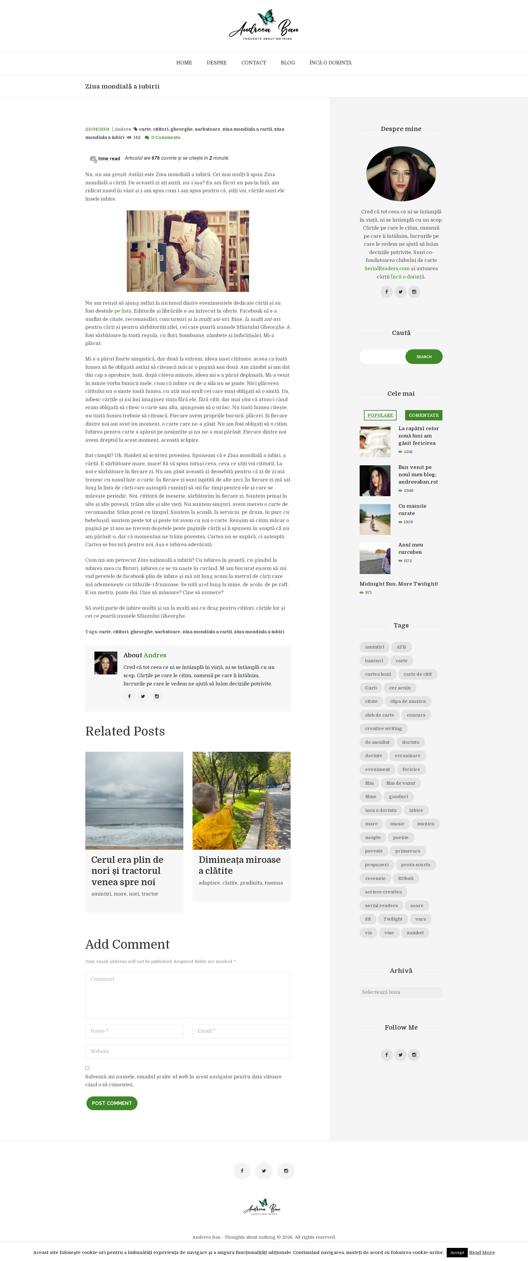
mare (120, 894)
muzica (425, 823)
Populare (380, 415)
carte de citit (418, 674)
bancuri (374, 660)
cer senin (400, 687)
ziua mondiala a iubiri (259, 631)
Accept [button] (457, 1252)
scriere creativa (383, 891)
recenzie (375, 878)
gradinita (251, 883)
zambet (415, 932)
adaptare (209, 883)
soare (417, 905)
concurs (416, 715)
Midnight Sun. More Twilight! (399, 584)
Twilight (392, 919)
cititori (160, 129)
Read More (482, 1252)
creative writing (383, 728)
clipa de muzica (408, 701)
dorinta (410, 742)
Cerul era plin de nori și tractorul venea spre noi (127, 871)
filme (370, 796)
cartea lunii (378, 674)
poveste (374, 851)
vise (389, 932)
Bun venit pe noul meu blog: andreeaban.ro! (418, 475)
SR (368, 919)
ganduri (398, 796)
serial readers (381, 905)
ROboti (405, 878)
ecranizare (407, 755)
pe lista (122, 311)
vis (368, 932)
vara (420, 919)
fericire (411, 769)
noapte (373, 837)
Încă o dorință (407, 277)
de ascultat (377, 742)
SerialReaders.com (387, 268)
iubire (416, 810)
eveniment (377, 769)
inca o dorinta (381, 810)
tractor (149, 894)
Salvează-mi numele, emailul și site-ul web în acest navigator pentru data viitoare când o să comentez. (183, 1081)
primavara (407, 851)
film (369, 783)
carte (145, 129)
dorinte (373, 755)
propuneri (377, 864)
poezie (401, 837)
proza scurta (415, 864)
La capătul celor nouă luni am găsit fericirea (418, 436)
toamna (274, 883)
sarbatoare (207, 129)
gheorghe (181, 129)
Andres (122, 129)
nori (134, 894)
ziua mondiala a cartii (247, 129)
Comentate (424, 415)
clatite (229, 883)
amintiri (101, 894)
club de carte (379, 715)
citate (371, 701)
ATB (401, 647)
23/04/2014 (97, 129)
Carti (371, 687)
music (397, 823)
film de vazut (400, 783)
